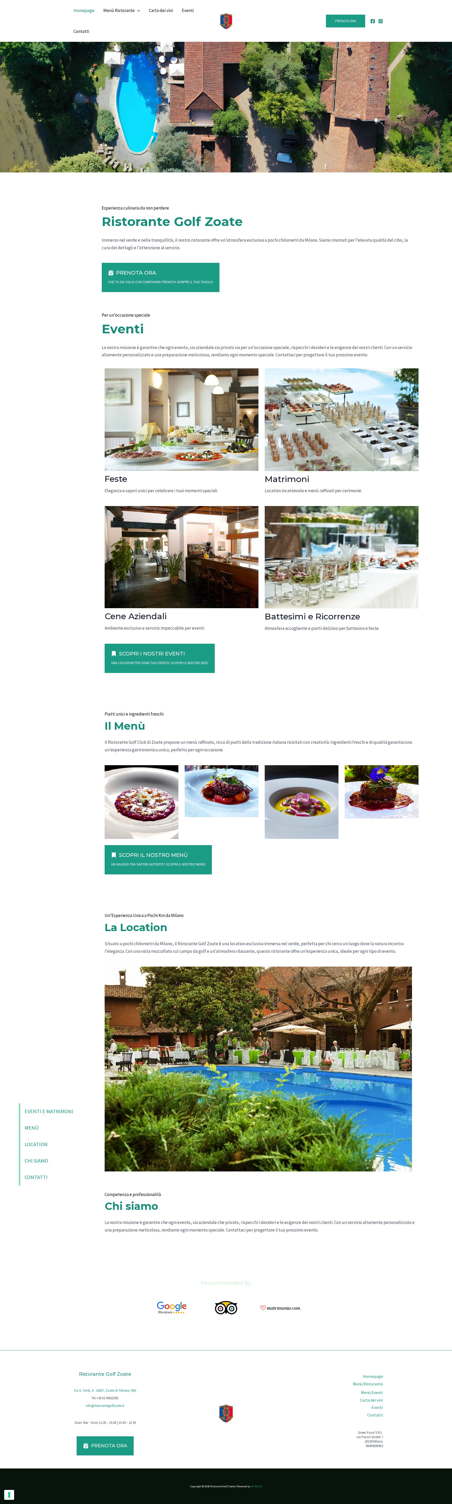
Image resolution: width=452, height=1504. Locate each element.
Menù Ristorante (119, 10)
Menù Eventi (372, 1392)
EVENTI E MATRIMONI (49, 1111)
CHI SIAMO (36, 1160)
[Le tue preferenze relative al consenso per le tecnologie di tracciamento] (9, 1495)
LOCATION (36, 1144)
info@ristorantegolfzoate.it (105, 1405)
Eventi (188, 10)
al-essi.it (256, 1486)
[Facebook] (372, 21)
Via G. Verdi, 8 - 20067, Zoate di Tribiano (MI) (105, 1390)
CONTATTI (36, 1177)
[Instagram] (380, 21)
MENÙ (31, 1127)
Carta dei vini (161, 10)
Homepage (84, 10)
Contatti (81, 31)
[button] (137, 10)
